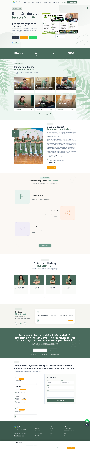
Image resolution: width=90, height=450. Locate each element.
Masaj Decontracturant (38, 435)
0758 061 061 (18, 392)
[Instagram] (15, 438)
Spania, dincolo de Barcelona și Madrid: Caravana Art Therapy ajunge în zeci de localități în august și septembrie (24, 25)
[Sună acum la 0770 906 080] (87, 424)
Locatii (51, 438)
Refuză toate (63, 447)
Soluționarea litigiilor (67, 438)
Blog (54, 2)
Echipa (51, 431)
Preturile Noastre (37, 440)
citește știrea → (15, 35)
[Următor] (77, 24)
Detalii (29, 93)
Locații (50, 2)
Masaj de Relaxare (38, 431)
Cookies (65, 433)
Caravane (45, 2)
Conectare (64, 2)
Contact (57, 2)
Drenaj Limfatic (37, 438)
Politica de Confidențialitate (69, 431)
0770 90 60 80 (18, 382)
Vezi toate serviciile (44, 116)
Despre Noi (51, 430)
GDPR (65, 435)
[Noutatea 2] (75, 33)
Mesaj (48, 392)
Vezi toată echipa (44, 299)
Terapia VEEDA (37, 430)
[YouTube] (20, 438)
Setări (56, 447)
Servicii (33, 2)
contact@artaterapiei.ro (21, 418)
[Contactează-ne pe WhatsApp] (87, 421)
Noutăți (28, 2)
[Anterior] (44, 24)
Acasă (25, 2)
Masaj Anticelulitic (38, 433)
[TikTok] (23, 438)
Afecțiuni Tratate (38, 2)
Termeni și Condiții (67, 430)
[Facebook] (17, 438)
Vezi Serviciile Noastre (44, 247)
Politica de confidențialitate (31, 445)
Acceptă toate (71, 447)
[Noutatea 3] (76, 33)
